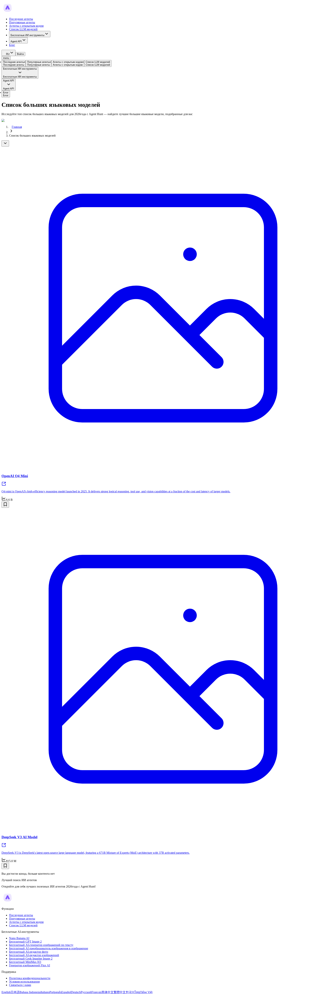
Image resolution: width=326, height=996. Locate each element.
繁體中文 (120, 992)
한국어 (130, 992)
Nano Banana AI (19, 938)
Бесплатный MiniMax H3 (25, 962)
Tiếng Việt (146, 992)
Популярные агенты (22, 22)
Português (55, 992)
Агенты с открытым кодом (26, 25)
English (6, 992)
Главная (17, 126)
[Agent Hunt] (8, 12)
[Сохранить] (5, 504)
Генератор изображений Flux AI (29, 965)
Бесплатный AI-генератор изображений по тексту (41, 945)
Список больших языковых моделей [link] (32, 135)
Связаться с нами (20, 985)
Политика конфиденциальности (29, 978)
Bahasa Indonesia (30, 992)
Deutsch (76, 992)
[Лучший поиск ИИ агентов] (8, 902)
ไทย (137, 992)
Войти (20, 54)
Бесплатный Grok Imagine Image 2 (30, 958)
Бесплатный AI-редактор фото (28, 951)
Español (66, 992)
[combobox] (8, 53)
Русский (86, 992)
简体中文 (107, 992)
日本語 (15, 992)
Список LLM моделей (23, 29)
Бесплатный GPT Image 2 (25, 941)
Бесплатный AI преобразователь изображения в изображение (48, 948)
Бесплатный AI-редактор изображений (34, 955)
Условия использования (24, 981)
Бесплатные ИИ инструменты (27, 35)
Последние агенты (21, 19)
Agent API (16, 41)
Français (96, 992)
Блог (12, 45)
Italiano (45, 992)
